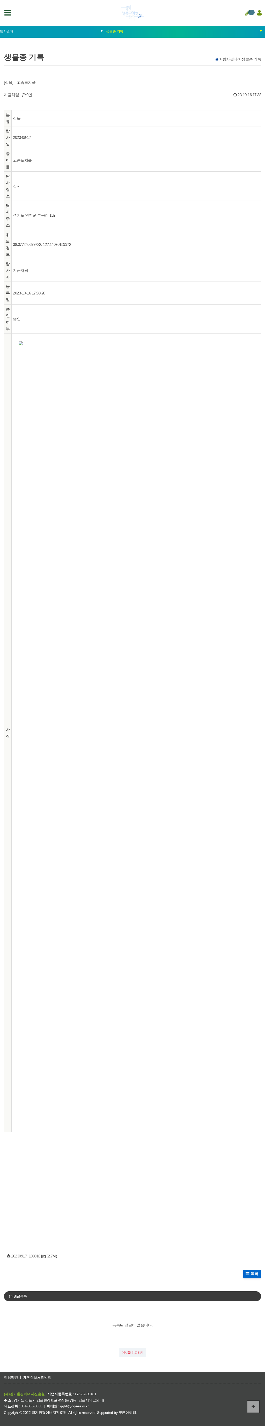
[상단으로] (253, 1406)
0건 (28, 95)
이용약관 (11, 1377)
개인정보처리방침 (37, 1377)
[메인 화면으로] (217, 59)
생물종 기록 (184, 31)
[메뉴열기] (8, 13)
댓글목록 (19, 1296)
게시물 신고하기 (132, 1352)
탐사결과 (51, 31)
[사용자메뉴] (258, 13)
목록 (254, 1274)
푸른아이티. (128, 1412)
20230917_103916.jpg (28, 1256)
